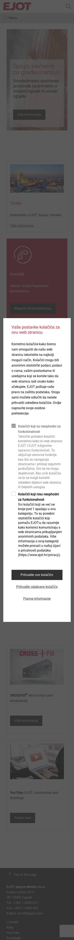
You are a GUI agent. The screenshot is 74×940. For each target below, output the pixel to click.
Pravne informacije (37, 599)
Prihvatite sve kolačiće (37, 575)
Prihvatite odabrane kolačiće (37, 586)
